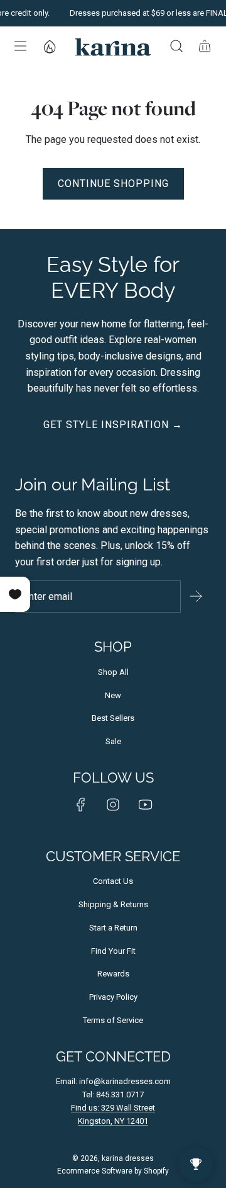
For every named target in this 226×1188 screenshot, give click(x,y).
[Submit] (196, 596)
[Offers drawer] (49, 46)
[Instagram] (113, 804)
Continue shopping (113, 184)
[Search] (176, 46)
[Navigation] (19, 46)
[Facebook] (81, 804)
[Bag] (204, 46)
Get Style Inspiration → (113, 425)
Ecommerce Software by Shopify (113, 1171)
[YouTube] (145, 804)
